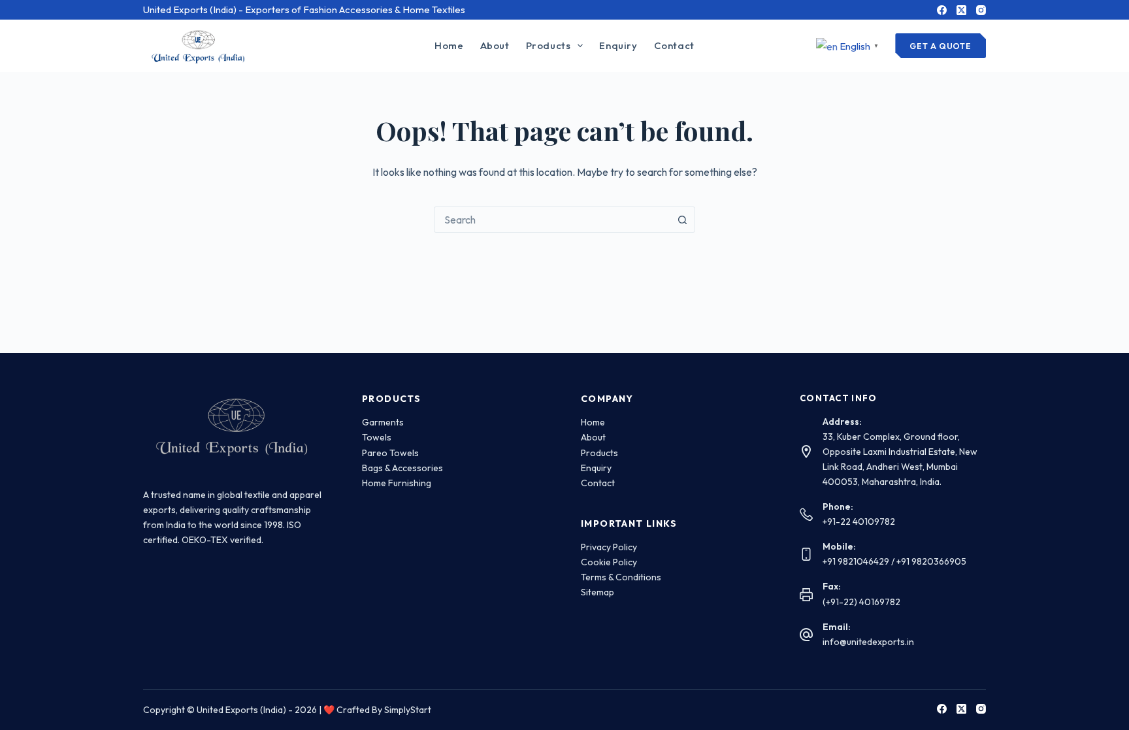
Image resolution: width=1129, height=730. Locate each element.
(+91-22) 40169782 (861, 602)
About (495, 45)
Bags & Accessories (402, 468)
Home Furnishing (396, 483)
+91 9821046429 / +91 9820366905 (894, 561)
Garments (383, 422)
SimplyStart (407, 710)
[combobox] (552, 220)
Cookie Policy (609, 562)
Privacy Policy (609, 547)
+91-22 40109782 (859, 521)
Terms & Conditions (621, 577)
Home (448, 45)
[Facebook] (942, 10)
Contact (674, 45)
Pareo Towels (390, 453)
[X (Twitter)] (961, 10)
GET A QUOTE (940, 46)
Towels (376, 437)
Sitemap (597, 592)
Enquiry (618, 45)
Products (548, 45)
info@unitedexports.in (868, 642)
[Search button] (682, 219)
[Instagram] (981, 10)
